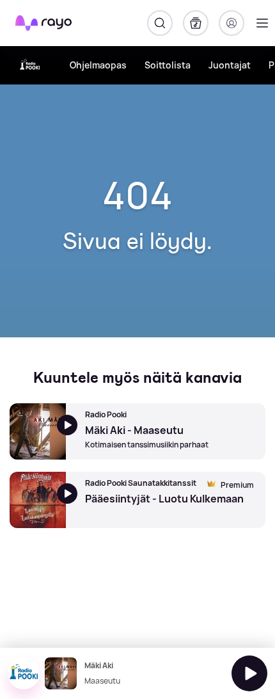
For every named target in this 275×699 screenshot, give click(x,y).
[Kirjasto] (195, 23)
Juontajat (229, 65)
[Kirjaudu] (231, 23)
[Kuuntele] (249, 673)
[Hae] (160, 23)
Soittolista (168, 65)
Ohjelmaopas (98, 65)
